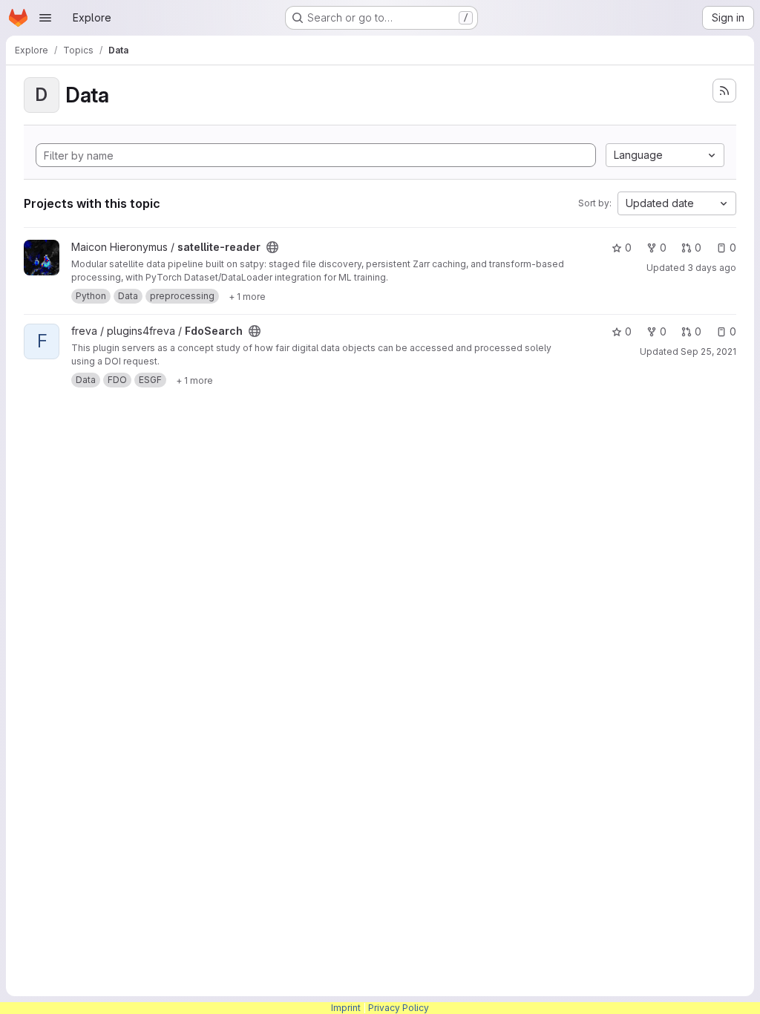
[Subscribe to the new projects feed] (724, 90)
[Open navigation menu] (45, 18)
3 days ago (711, 267)
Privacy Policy (398, 1007)
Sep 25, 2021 (708, 351)
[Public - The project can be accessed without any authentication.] (272, 247)
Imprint (346, 1007)
